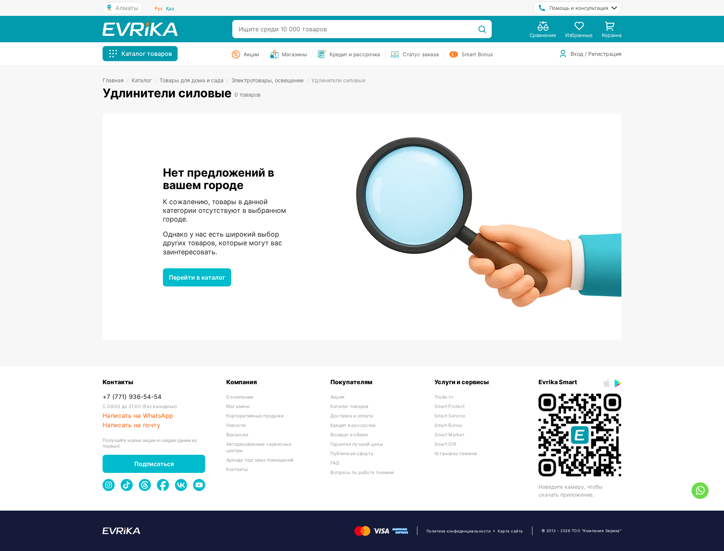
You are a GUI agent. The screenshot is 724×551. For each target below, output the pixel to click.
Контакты (237, 469)
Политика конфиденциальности (458, 531)
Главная (116, 80)
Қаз (170, 8)
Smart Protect (449, 406)
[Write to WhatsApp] (700, 490)
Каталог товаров (349, 406)
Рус (159, 8)
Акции (337, 397)
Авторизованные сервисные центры (258, 447)
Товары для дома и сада (194, 80)
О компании (239, 397)
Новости (236, 425)
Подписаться (154, 464)
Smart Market (449, 434)
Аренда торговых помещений (259, 460)
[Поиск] (482, 29)
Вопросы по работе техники (362, 472)
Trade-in (443, 397)
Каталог (144, 80)
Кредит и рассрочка (353, 425)
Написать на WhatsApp (138, 415)
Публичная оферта (351, 453)
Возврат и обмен (349, 434)
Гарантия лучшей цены (356, 444)
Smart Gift (445, 444)
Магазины (238, 406)
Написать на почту (131, 425)
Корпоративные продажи (255, 416)
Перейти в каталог (197, 277)
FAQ (334, 463)
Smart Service (449, 416)
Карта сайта (510, 531)
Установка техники (455, 453)
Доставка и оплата (351, 416)
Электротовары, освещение (270, 80)
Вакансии (237, 434)
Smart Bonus (448, 425)
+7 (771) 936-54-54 (132, 397)
